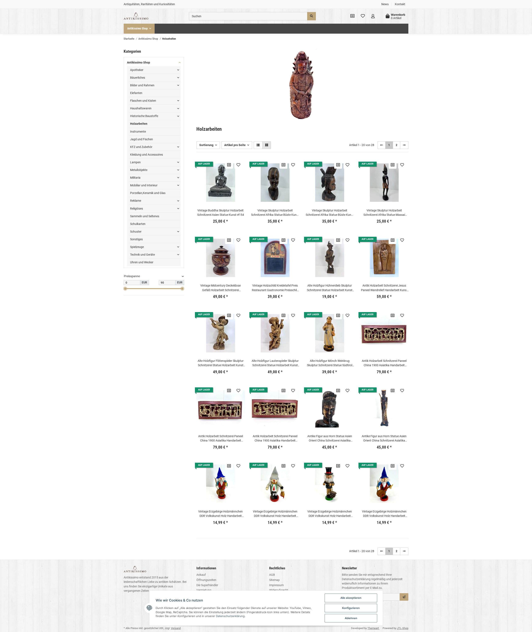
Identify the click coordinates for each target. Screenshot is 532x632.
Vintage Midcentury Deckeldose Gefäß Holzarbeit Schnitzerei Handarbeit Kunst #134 (220, 288)
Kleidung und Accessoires (146, 154)
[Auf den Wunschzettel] (238, 165)
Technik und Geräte (142, 254)
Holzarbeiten (138, 123)
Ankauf (201, 574)
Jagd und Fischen (141, 139)
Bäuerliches (137, 77)
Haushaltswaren (140, 108)
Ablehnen (351, 618)
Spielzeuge (137, 247)
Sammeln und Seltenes (144, 216)
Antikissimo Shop (138, 62)
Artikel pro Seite (235, 145)
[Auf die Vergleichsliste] (229, 165)
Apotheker (136, 70)
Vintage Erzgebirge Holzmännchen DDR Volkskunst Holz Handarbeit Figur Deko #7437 (384, 514)
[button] (373, 16)
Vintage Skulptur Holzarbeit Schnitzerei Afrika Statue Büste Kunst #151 (275, 213)
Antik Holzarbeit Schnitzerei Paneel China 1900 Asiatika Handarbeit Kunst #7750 (384, 363)
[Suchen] (311, 16)
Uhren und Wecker (141, 262)
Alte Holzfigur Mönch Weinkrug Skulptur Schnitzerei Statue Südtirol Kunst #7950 (329, 363)
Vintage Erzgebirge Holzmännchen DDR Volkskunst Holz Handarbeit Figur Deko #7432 (220, 514)
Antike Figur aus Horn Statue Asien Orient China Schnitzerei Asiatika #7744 (384, 438)
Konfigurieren (351, 608)
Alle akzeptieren (350, 597)
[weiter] (404, 145)
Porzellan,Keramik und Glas (147, 193)
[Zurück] (381, 145)
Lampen (135, 162)
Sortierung (206, 145)
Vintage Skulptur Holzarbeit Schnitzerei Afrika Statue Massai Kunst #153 (384, 213)
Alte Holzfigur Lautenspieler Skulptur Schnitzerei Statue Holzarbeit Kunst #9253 (275, 363)
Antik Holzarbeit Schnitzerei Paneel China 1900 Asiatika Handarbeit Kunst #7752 (275, 438)
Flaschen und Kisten (143, 100)
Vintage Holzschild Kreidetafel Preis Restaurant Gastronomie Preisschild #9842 (275, 288)
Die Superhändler (207, 585)
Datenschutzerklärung (356, 579)
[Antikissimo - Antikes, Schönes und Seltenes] (136, 16)
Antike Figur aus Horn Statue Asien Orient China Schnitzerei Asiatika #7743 (329, 438)
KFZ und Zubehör (141, 147)
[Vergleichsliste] (352, 16)
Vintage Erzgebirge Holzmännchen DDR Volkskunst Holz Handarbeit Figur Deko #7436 (329, 514)
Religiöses (136, 208)
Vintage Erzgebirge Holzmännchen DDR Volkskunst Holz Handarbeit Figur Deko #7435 (275, 514)
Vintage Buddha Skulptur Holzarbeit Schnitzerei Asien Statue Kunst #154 (220, 212)
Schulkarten (137, 224)
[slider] (125, 289)
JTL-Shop (402, 628)
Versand (176, 628)
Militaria (135, 177)
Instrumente (138, 131)
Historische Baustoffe (144, 116)
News (385, 4)
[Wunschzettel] (363, 16)
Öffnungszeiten (206, 580)
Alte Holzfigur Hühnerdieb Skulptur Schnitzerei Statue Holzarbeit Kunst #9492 (329, 288)
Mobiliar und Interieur (144, 185)
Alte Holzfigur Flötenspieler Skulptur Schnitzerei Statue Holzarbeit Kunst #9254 (221, 363)
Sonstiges (136, 239)
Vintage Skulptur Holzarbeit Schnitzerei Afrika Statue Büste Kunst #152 (330, 213)
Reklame (135, 200)
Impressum (276, 585)
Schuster (136, 231)
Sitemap (274, 580)
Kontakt (400, 4)
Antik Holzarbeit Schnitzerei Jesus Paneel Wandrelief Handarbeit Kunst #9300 (384, 288)
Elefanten (136, 93)
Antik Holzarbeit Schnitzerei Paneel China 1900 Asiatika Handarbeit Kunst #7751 (220, 438)
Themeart (373, 628)
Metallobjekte (138, 170)
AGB (272, 574)
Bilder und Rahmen (142, 85)
